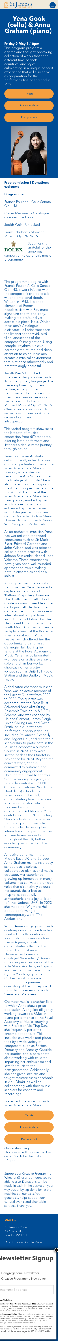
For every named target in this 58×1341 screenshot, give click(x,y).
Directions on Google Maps (23, 1242)
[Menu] (52, 5)
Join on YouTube (29, 105)
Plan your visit (29, 117)
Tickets (29, 93)
